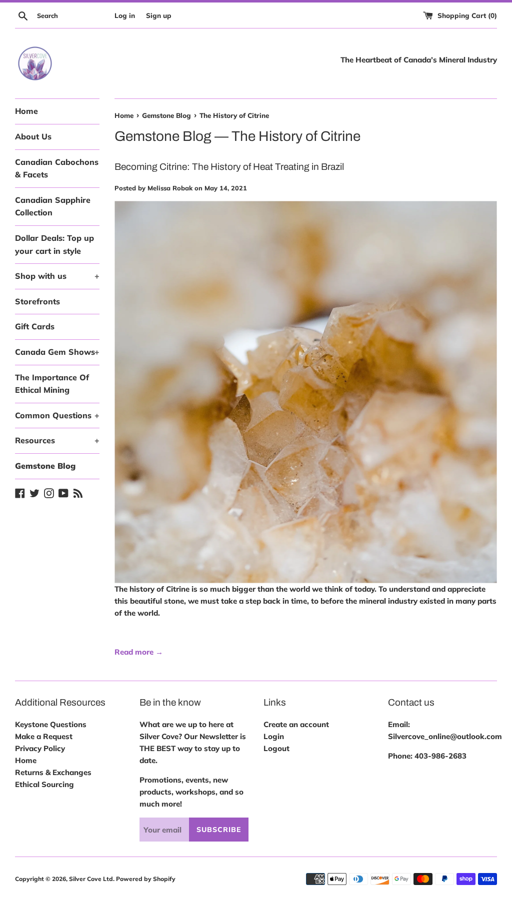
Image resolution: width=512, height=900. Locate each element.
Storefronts (37, 301)
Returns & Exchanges (53, 772)
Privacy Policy (40, 748)
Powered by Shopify (146, 879)
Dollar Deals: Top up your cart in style (54, 244)
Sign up (159, 15)
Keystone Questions (50, 724)
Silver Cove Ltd (91, 879)
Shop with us (57, 276)
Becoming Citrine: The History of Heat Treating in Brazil (229, 166)
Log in (124, 15)
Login (274, 736)
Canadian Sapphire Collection (52, 206)
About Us (33, 136)
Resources (57, 440)
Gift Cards (34, 326)
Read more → (138, 652)
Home (26, 111)
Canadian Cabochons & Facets (56, 168)
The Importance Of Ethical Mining (52, 383)
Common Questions (57, 415)
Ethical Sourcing (44, 784)
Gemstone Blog (45, 466)
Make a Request (43, 736)
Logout (277, 748)
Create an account (296, 724)
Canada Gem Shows (57, 352)
